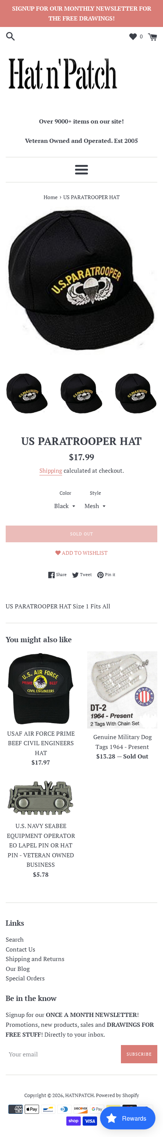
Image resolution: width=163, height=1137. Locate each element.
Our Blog (18, 968)
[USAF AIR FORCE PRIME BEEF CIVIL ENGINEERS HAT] (41, 688)
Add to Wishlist (84, 552)
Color (65, 493)
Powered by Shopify (117, 1095)
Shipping (50, 470)
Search (15, 939)
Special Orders (25, 978)
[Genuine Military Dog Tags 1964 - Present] (122, 689)
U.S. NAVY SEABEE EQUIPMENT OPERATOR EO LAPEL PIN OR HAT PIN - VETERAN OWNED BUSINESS (41, 845)
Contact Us (20, 949)
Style (95, 493)
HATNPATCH (79, 1095)
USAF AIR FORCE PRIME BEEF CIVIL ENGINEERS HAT (41, 743)
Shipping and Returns (35, 959)
